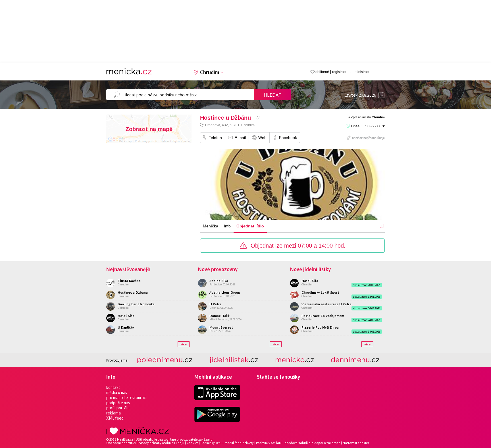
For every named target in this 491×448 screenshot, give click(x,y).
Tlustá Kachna (129, 281)
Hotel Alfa (126, 316)
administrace (361, 72)
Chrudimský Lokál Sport (320, 292)
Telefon (215, 137)
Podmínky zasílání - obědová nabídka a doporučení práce (298, 443)
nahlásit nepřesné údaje (368, 138)
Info (227, 226)
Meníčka (210, 226)
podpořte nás (118, 403)
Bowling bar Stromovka (136, 304)
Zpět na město (368, 117)
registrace (340, 72)
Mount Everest (221, 327)
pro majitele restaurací (126, 397)
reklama (113, 413)
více (183, 344)
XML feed (115, 418)
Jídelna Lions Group (224, 292)
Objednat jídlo (250, 226)
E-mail (240, 137)
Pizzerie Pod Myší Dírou (320, 327)
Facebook (288, 137)
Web (262, 137)
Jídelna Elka (218, 281)
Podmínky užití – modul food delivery (227, 443)
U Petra (215, 304)
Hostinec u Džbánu (133, 292)
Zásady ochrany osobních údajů (161, 443)
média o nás (116, 392)
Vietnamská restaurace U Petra (326, 304)
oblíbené (322, 72)
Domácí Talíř (219, 316)
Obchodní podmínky (121, 443)
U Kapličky (126, 327)
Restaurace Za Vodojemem (322, 316)
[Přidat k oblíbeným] (257, 117)
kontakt (113, 387)
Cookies (192, 443)
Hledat (273, 95)
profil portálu (118, 408)
